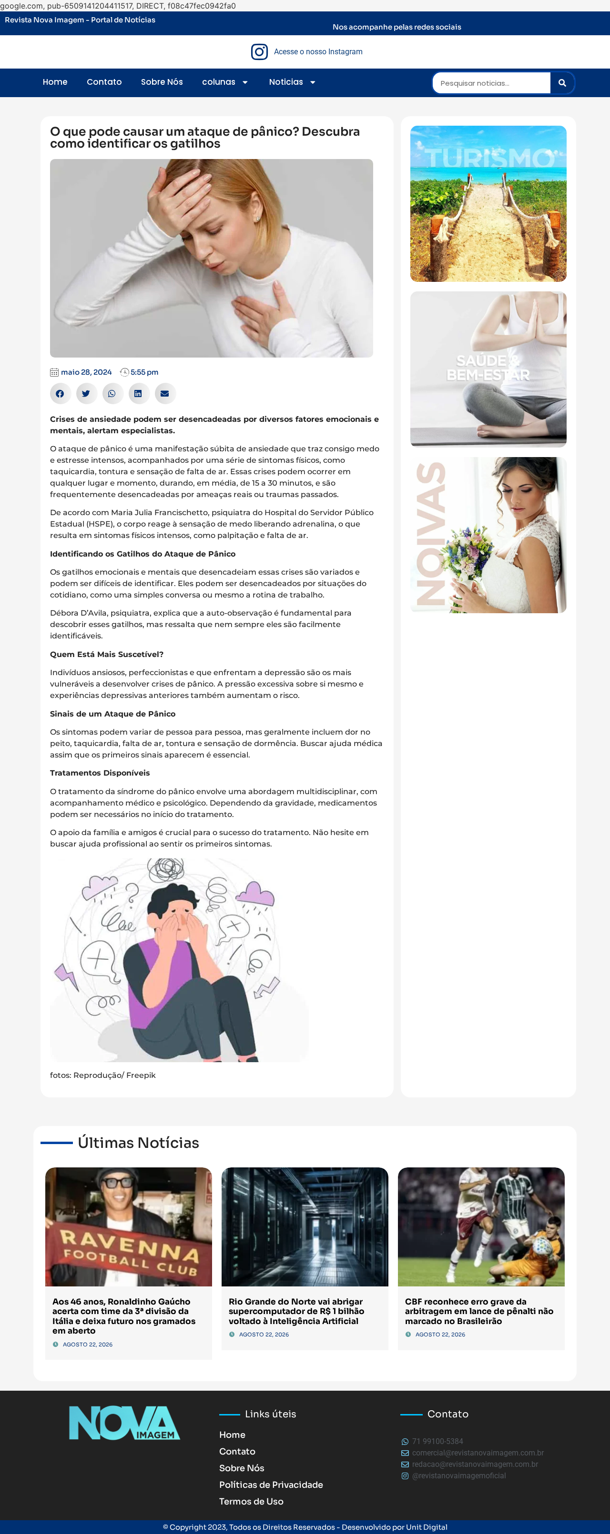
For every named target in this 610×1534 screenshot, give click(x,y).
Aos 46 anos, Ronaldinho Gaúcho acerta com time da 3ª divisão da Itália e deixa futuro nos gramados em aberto (123, 1316)
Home (55, 82)
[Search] (562, 82)
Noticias (286, 82)
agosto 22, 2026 (87, 1344)
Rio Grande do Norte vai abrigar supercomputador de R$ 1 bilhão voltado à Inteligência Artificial (297, 1311)
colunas (218, 82)
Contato (104, 82)
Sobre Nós (162, 82)
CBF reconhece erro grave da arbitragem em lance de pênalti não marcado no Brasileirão (479, 1311)
